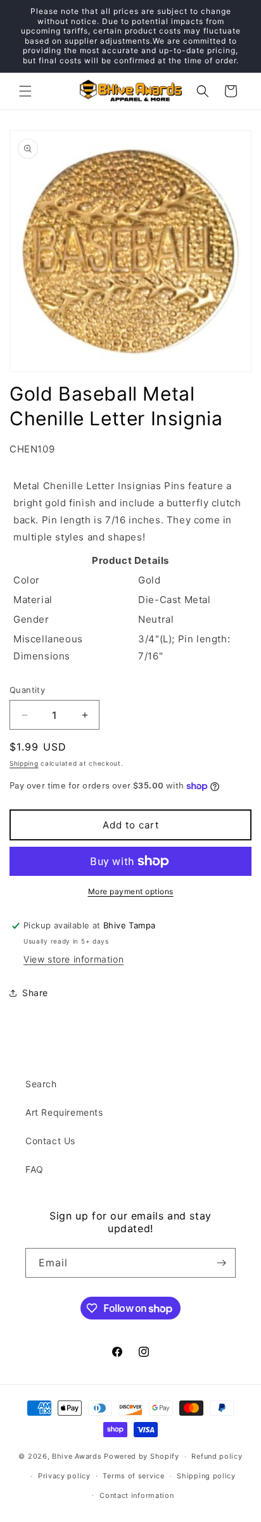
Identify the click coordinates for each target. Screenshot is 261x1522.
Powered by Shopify (141, 1456)
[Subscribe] (221, 1263)
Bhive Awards (76, 1456)
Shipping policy (206, 1475)
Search (41, 1083)
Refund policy (216, 1456)
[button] (25, 91)
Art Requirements (64, 1112)
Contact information (136, 1495)
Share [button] (35, 992)
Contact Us (50, 1140)
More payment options (131, 891)
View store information (73, 959)
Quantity (27, 690)
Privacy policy (64, 1475)
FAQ (34, 1169)
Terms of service (133, 1475)
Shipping (24, 763)
